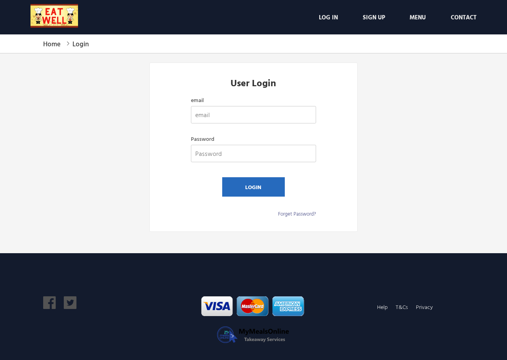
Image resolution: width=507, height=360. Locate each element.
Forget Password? (297, 214)
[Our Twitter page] (70, 306)
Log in (328, 17)
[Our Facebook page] (49, 306)
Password (202, 139)
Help (382, 307)
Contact (464, 17)
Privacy (424, 307)
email (197, 100)
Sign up (374, 17)
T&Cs (402, 307)
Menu (418, 17)
